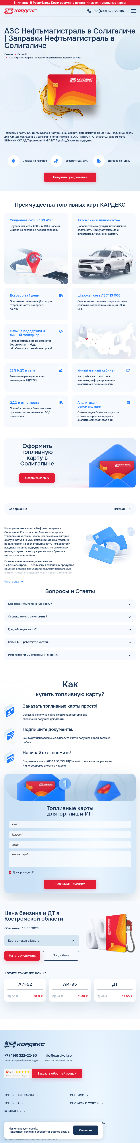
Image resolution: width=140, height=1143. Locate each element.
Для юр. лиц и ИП (23, 872)
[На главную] (20, 11)
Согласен (85, 1130)
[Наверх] (132, 1135)
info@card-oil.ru (58, 1055)
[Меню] (133, 11)
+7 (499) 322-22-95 (20, 1055)
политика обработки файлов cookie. (47, 1131)
